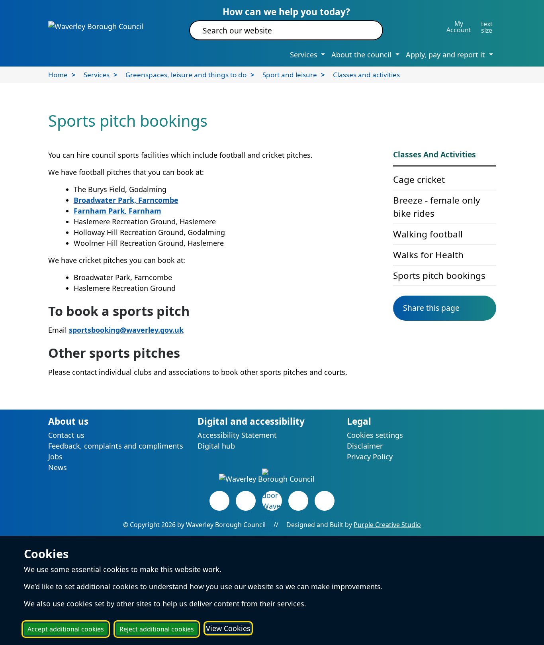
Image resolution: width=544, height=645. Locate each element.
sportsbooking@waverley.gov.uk (126, 330)
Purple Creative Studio (387, 524)
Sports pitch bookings (439, 275)
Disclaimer (365, 446)
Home (58, 74)
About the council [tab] (362, 54)
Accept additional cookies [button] (65, 629)
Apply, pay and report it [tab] (446, 54)
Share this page (431, 307)
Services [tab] (304, 54)
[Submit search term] (367, 30)
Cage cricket (419, 179)
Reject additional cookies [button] (156, 629)
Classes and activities (366, 74)
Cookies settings (375, 435)
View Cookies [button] (228, 628)
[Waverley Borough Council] (96, 26)
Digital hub (216, 446)
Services (97, 74)
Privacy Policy (370, 456)
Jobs (55, 456)
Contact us (66, 435)
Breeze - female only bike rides (436, 207)
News (57, 467)
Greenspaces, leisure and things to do (186, 74)
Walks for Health (428, 255)
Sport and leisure (289, 74)
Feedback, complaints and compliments (115, 446)
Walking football (428, 234)
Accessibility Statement (237, 435)
